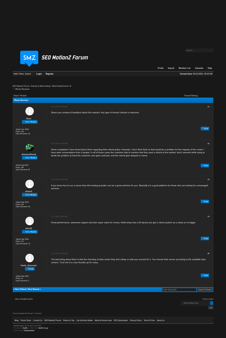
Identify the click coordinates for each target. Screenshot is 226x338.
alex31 (28, 228)
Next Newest (33, 289)
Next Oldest (20, 289)
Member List (184, 68)
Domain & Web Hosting (40, 86)
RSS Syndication (121, 320)
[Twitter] (32, 95)
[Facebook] (29, 95)
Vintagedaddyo (29, 330)
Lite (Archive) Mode (84, 320)
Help (210, 68)
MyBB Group (43, 328)
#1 (208, 107)
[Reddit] (38, 95)
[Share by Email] (43, 95)
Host (28, 118)
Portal (160, 68)
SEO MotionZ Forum (20, 86)
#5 (208, 253)
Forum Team (26, 320)
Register (50, 74)
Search (171, 68)
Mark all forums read (103, 320)
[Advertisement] (113, 22)
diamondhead (29, 154)
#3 (208, 179)
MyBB (25, 328)
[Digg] (34, 95)
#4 (208, 216)
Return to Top (68, 320)
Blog (17, 320)
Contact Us (37, 320)
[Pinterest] (41, 95)
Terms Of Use (149, 320)
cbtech (28, 191)
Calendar (199, 68)
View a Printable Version (24, 299)
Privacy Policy (136, 320)
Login (39, 74)
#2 (208, 143)
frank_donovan (29, 265)
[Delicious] (36, 95)
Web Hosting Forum (60, 86)
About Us (161, 320)
